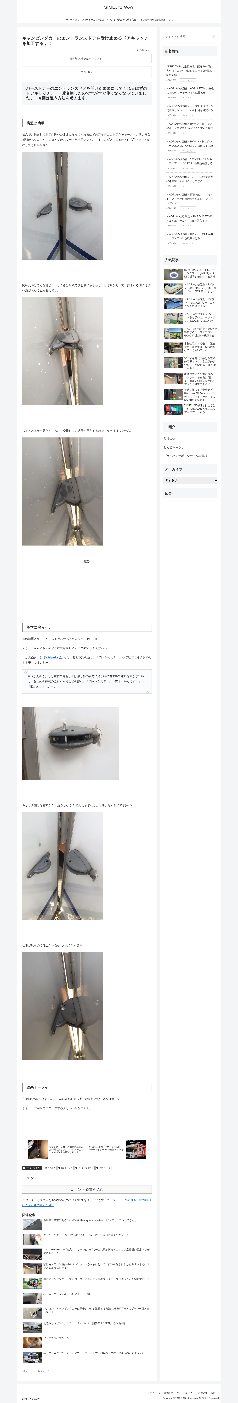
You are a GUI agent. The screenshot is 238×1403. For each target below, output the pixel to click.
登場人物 (169, 438)
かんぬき (52, 1168)
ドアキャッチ (105, 1168)
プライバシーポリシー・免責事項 (185, 455)
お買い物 (202, 1392)
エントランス (67, 1168)
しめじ (214, 1392)
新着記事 (168, 1392)
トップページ (154, 1392)
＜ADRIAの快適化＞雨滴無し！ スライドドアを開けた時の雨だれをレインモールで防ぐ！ (189, 198)
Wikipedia (51, 657)
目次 (83, 72)
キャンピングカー (33, 1168)
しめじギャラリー (175, 447)
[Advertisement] (87, 587)
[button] (214, 37)
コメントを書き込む (87, 1189)
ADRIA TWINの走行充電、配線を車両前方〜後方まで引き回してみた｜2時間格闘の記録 (189, 70)
